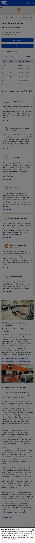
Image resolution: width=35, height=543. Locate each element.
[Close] (33, 530)
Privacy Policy (12, 539)
